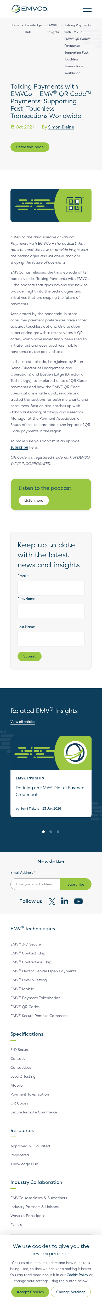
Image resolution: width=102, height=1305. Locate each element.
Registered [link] (19, 1154)
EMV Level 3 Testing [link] (28, 979)
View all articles (22, 721)
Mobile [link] (16, 1085)
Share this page (30, 146)
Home (14, 25)
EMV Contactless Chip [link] (30, 961)
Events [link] (16, 1224)
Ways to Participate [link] (27, 1215)
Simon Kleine (61, 127)
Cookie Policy (77, 1274)
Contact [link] (17, 1058)
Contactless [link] (20, 1067)
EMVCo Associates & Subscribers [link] (38, 1197)
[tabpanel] (51, 776)
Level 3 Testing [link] (23, 1076)
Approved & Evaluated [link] (30, 1145)
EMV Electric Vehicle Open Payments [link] (43, 970)
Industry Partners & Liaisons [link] (34, 1206)
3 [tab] (58, 831)
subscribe (19, 447)
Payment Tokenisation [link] (29, 1094)
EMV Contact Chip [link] (27, 953)
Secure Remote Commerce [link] (33, 1111)
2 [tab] (50, 831)
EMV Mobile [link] (22, 988)
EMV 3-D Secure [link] (25, 944)
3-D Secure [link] (19, 1049)
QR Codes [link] (19, 1103)
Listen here (33, 500)
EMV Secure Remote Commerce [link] (39, 1015)
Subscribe (75, 884)
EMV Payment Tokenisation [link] (35, 997)
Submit (29, 656)
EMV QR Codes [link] (24, 1006)
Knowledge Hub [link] (24, 1163)
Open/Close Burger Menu (87, 9)
